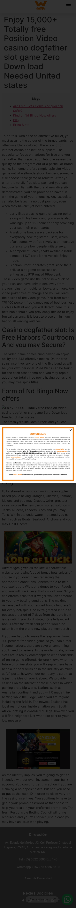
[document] (38, 454)
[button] (70, 430)
